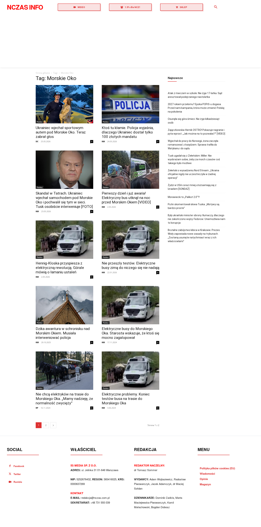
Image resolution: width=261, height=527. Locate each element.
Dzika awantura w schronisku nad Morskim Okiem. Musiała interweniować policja (63, 333)
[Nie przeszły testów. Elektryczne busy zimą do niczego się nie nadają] (130, 239)
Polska (39, 122)
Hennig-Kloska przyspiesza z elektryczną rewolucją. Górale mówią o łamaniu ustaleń (60, 267)
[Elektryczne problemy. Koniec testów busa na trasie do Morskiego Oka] (130, 370)
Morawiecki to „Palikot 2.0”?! (184, 197)
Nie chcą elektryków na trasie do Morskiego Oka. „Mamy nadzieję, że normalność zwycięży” (64, 398)
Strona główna (43, 72)
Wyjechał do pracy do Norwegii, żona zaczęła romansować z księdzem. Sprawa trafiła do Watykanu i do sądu (193, 145)
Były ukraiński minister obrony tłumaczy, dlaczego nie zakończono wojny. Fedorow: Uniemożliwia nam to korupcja (196, 219)
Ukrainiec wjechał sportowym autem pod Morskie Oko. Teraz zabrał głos (61, 132)
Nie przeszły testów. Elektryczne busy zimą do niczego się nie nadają (130, 265)
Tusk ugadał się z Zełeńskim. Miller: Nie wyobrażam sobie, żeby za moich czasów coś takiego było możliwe (194, 159)
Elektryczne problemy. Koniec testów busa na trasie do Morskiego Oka (126, 398)
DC (37, 141)
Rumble (17, 482)
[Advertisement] (130, 41)
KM (103, 141)
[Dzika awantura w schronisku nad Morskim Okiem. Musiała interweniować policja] (64, 305)
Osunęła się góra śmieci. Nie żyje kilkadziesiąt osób (193, 121)
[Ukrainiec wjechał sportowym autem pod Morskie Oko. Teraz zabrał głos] (64, 104)
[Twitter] (10, 474)
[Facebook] (10, 466)
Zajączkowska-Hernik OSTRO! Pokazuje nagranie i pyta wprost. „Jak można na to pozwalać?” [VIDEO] (196, 132)
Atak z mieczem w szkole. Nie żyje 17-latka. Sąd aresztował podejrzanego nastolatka (195, 95)
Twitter (17, 474)
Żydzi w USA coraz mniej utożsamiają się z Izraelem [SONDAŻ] (192, 187)
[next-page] (53, 425)
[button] (215, 7)
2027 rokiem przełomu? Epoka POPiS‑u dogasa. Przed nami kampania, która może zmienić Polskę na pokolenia (196, 108)
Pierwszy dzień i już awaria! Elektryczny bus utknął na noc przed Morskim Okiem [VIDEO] (126, 197)
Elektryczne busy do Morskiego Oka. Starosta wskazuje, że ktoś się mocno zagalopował (130, 333)
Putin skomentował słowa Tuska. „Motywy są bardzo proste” (193, 206)
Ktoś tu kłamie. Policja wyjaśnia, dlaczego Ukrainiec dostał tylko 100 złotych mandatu (128, 132)
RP (37, 407)
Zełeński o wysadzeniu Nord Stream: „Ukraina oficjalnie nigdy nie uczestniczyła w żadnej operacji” (193, 174)
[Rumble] (10, 482)
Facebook (18, 466)
